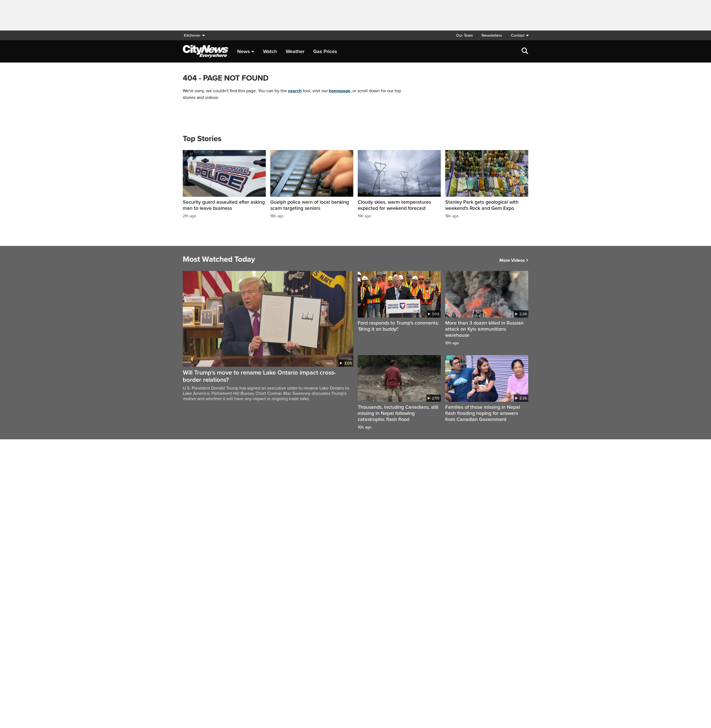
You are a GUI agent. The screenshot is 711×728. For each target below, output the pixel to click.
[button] (517, 35)
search (295, 91)
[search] (525, 51)
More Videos (512, 260)
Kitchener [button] (192, 35)
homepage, (340, 91)
